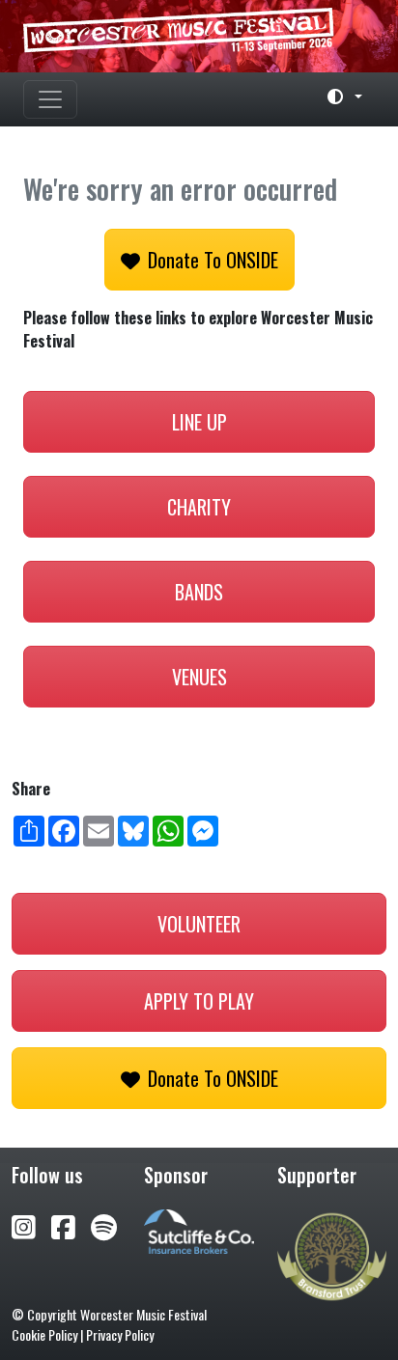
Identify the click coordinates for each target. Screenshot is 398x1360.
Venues (199, 676)
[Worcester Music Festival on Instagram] (31, 1225)
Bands (199, 591)
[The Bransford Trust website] (331, 1254)
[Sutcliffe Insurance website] (198, 1229)
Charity (199, 506)
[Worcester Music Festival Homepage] (199, 36)
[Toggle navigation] (50, 99)
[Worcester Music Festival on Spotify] (104, 1225)
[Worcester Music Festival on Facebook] (71, 1225)
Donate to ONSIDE (213, 259)
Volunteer (199, 923)
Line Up (199, 421)
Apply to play (199, 1000)
